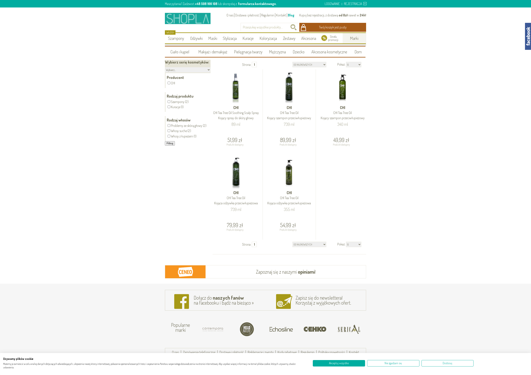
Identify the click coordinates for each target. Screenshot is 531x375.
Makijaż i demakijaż (212, 51)
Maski (212, 38)
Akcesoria (308, 38)
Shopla (190, 18)
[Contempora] (213, 329)
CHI (236, 112)
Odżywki (196, 38)
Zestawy (289, 38)
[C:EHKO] (315, 329)
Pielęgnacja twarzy (248, 51)
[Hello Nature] (247, 329)
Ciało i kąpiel (180, 51)
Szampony (176, 38)
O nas (230, 15)
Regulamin (267, 15)
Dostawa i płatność (247, 15)
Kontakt (281, 15)
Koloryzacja (268, 38)
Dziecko (298, 51)
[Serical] (349, 329)
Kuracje (248, 38)
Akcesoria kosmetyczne (329, 51)
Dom (358, 51)
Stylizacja (230, 38)
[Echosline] (281, 329)
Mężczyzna (277, 51)
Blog (291, 15)
